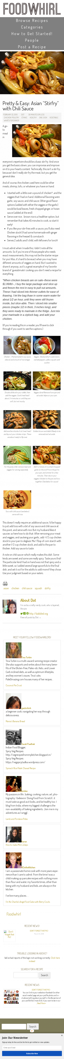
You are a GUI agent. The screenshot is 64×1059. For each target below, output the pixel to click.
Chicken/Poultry (11, 117)
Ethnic (24, 117)
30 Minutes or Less (36, 114)
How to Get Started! (32, 33)
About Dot (28, 600)
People (32, 40)
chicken (15, 588)
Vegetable (54, 117)
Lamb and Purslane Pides (17, 819)
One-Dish (43, 117)
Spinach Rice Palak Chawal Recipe (20, 768)
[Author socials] (21, 613)
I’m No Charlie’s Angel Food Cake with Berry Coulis (28, 901)
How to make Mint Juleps (17, 844)
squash (38, 588)
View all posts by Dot (30, 617)
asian (6, 588)
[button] (32, 1038)
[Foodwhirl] (32, 9)
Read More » (41, 1003)
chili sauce (27, 588)
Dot (22, 114)
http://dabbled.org (38, 613)
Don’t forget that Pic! (39, 931)
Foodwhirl (14, 914)
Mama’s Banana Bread (15, 721)
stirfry (48, 588)
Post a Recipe (32, 46)
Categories (32, 26)
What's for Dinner (11, 120)
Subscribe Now (32, 1053)
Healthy (33, 117)
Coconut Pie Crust (14, 685)
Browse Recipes (32, 20)
